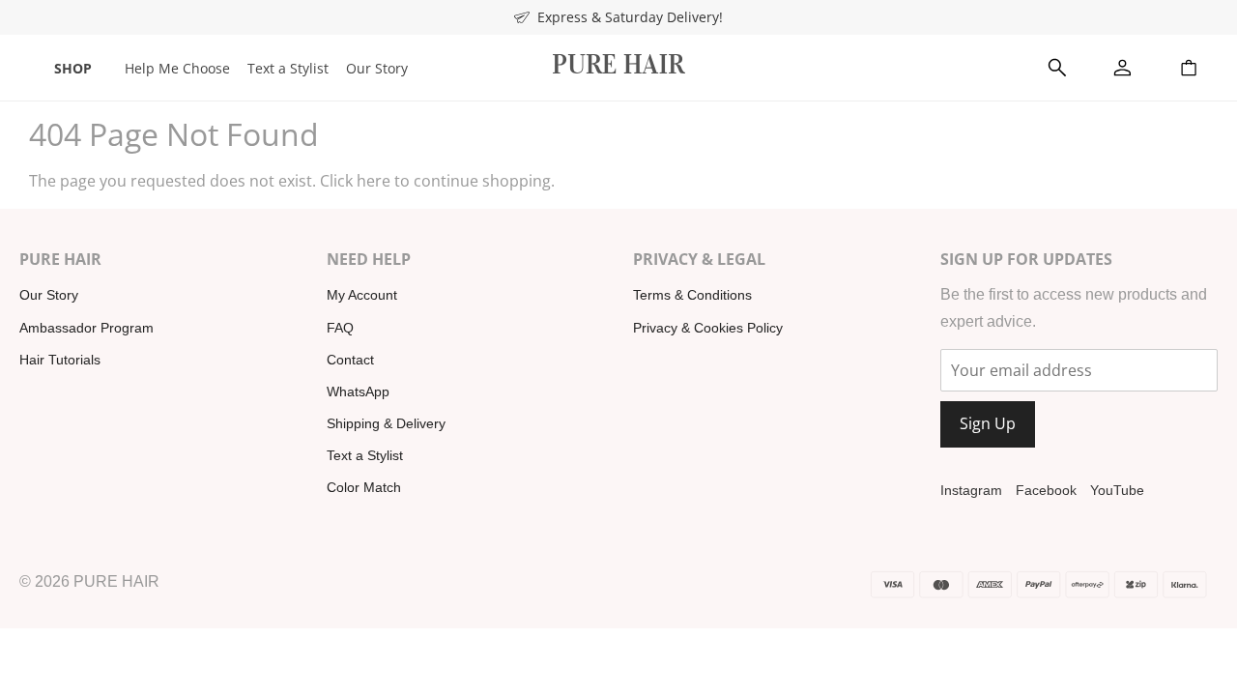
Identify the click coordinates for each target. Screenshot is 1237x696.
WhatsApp (358, 391)
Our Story (377, 68)
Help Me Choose (177, 68)
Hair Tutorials (60, 359)
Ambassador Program (86, 327)
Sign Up (988, 423)
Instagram (971, 490)
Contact (350, 359)
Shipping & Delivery (386, 423)
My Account (362, 295)
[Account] (1123, 67)
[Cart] (1188, 67)
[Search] (1057, 67)
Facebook (1046, 490)
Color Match (364, 487)
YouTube (1117, 490)
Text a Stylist (288, 68)
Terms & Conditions (692, 295)
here (373, 180)
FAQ (340, 327)
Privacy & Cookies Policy (708, 327)
